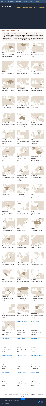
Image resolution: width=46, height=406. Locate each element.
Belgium (4, 139)
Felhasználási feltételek (13, 394)
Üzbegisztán (20, 382)
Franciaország (5, 194)
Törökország (20, 365)
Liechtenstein (35, 245)
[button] (45, 1)
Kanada (33, 228)
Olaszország (5, 296)
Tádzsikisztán (5, 365)
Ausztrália (19, 122)
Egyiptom (4, 105)
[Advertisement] (23, 20)
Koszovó (19, 71)
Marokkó (33, 52)
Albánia (33, 382)
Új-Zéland (4, 382)
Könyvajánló (23, 396)
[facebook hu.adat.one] (42, 402)
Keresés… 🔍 (3, 1)
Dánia (32, 139)
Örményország (35, 296)
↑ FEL (23, 398)
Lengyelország (6, 245)
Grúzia (33, 71)
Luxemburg (20, 262)
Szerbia (4, 348)
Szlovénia (33, 348)
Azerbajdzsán (35, 88)
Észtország (19, 157)
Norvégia (33, 279)
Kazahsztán (5, 88)
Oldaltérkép (40, 394)
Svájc (3, 330)
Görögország (20, 194)
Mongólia (19, 52)
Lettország (19, 245)
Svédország (34, 330)
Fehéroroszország (7, 122)
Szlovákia (19, 348)
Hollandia (33, 194)
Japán (18, 228)
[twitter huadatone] (39, 402)
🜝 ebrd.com (34, 39)
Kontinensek (18, 1)
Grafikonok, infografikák (27, 1)
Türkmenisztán (35, 365)
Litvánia (4, 262)
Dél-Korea (4, 71)
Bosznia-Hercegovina (22, 105)
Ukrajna (4, 52)
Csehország (5, 157)
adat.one (6, 6)
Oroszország (20, 296)
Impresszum (33, 394)
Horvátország (5, 211)
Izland (18, 211)
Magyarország (20, 330)
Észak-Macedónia (21, 88)
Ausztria (4, 175)
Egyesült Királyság (21, 175)
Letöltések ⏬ (37, 1)
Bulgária (33, 122)
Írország (4, 228)
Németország (20, 279)
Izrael (32, 211)
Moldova (33, 105)
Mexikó (4, 279)
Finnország (34, 175)
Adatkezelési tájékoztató (24, 394)
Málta (33, 262)
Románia (19, 313)
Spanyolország (35, 313)
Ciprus (18, 139)
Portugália (4, 313)
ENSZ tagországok (11, 1)
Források (5, 394)
